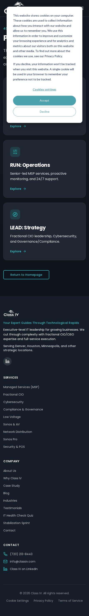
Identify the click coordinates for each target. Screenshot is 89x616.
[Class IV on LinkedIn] (7, 361)
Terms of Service (70, 601)
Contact (9, 530)
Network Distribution (17, 432)
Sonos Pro (10, 439)
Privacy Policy (43, 601)
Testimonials (12, 508)
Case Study (11, 486)
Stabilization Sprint (16, 523)
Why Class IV (12, 478)
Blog (6, 493)
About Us (9, 471)
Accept (44, 100)
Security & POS (14, 447)
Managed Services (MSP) (21, 387)
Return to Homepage (26, 275)
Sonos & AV (11, 424)
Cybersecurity (13, 402)
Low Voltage (12, 417)
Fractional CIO (13, 394)
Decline (44, 111)
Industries (10, 501)
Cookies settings (44, 89)
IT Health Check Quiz (18, 515)
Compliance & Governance (23, 409)
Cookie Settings (17, 601)
